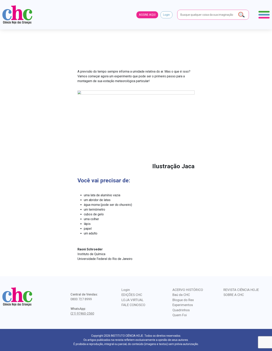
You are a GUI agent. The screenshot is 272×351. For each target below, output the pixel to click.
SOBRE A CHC (233, 295)
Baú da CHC (181, 295)
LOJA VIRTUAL (132, 300)
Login (166, 14)
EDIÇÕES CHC (131, 295)
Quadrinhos (181, 310)
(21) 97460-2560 (82, 313)
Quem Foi (179, 315)
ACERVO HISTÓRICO (187, 290)
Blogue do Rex (183, 300)
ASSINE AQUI (147, 14)
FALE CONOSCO (133, 305)
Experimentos (182, 305)
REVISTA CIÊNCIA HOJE (241, 290)
